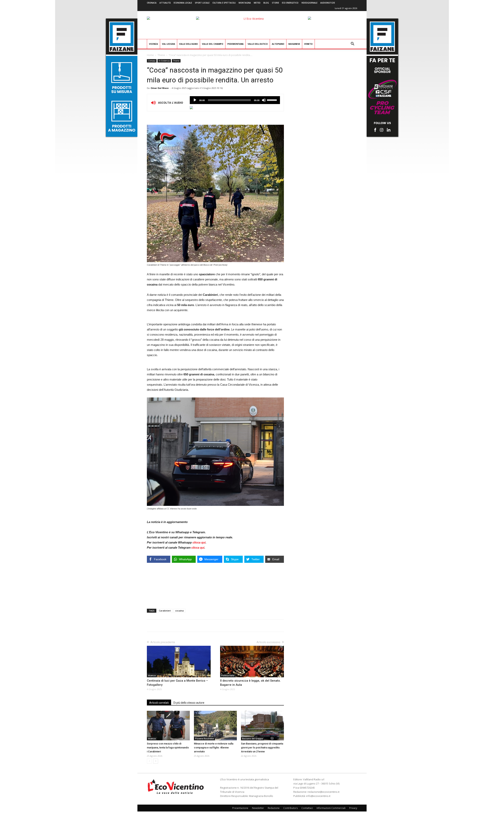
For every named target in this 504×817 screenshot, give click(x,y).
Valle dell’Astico (258, 44)
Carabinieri (165, 610)
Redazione (274, 808)
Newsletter (258, 808)
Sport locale (202, 2)
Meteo (257, 2)
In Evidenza (164, 60)
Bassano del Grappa (252, 738)
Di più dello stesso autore (188, 702)
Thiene (161, 55)
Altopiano (278, 44)
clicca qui (199, 542)
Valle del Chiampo (212, 44)
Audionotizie (327, 2)
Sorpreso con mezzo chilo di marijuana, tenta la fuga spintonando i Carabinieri (168, 747)
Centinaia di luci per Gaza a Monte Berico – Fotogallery (177, 683)
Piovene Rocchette (204, 738)
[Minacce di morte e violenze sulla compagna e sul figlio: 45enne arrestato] (215, 725)
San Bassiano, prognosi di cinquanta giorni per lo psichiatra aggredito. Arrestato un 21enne (262, 747)
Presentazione (240, 808)
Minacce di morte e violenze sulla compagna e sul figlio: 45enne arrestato (213, 747)
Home (150, 55)
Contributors (290, 808)
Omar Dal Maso (160, 88)
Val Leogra (168, 44)
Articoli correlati (159, 702)
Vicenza (153, 44)
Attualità (165, 2)
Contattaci (307, 808)
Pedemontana (235, 44)
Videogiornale (309, 2)
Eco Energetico (290, 2)
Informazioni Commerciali (331, 808)
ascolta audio (195, 100)
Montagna (245, 2)
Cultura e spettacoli (224, 2)
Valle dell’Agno (188, 44)
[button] (352, 44)
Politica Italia (227, 675)
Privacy (353, 808)
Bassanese (294, 44)
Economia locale (183, 2)
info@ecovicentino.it (318, 796)
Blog (266, 2)
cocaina (179, 610)
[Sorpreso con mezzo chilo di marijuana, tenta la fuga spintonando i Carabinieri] (168, 725)
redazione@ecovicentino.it (323, 792)
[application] (235, 100)
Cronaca (152, 2)
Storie (275, 2)
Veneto (308, 44)
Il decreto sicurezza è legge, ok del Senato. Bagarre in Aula (250, 683)
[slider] (272, 99)
